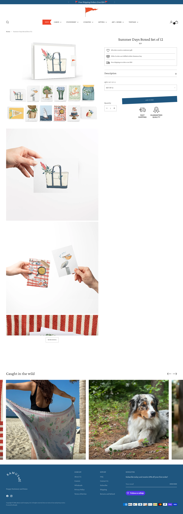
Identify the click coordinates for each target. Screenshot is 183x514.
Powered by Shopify (11, 505)
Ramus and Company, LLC (24, 503)
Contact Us (104, 481)
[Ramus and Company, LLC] (91, 12)
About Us (77, 477)
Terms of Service (80, 494)
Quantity (107, 103)
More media (52, 340)
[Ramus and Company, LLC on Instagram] (11, 496)
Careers (77, 481)
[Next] (114, 2)
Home (8, 31)
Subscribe (103, 485)
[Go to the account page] (170, 22)
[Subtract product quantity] (107, 108)
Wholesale (78, 485)
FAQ (101, 477)
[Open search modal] (7, 22)
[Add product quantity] (114, 108)
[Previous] (68, 2)
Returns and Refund (107, 494)
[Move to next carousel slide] (175, 362)
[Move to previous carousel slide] (169, 362)
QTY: (110, 82)
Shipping (103, 490)
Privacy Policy (79, 490)
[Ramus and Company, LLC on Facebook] (7, 496)
